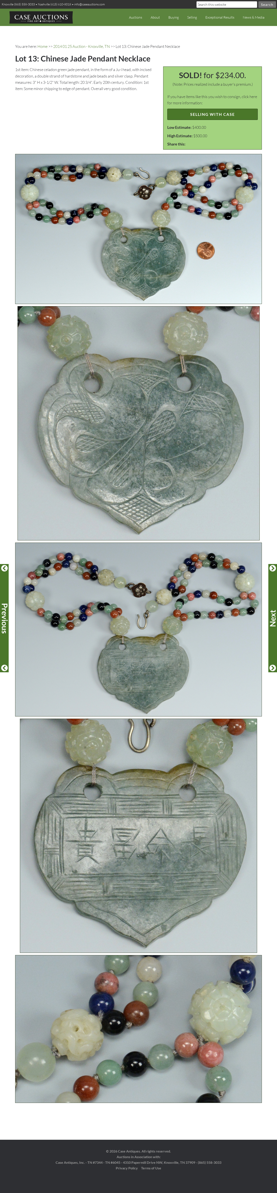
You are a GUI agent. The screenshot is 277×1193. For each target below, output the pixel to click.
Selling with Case (212, 114)
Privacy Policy (127, 1168)
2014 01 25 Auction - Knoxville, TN (81, 46)
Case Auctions (41, 17)
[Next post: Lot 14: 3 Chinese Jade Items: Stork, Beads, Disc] (272, 618)
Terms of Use (151, 1168)
